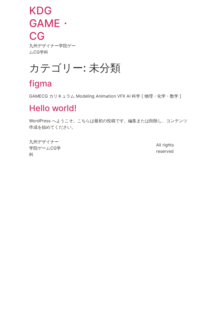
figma (40, 83)
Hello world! (52, 108)
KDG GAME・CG (50, 23)
